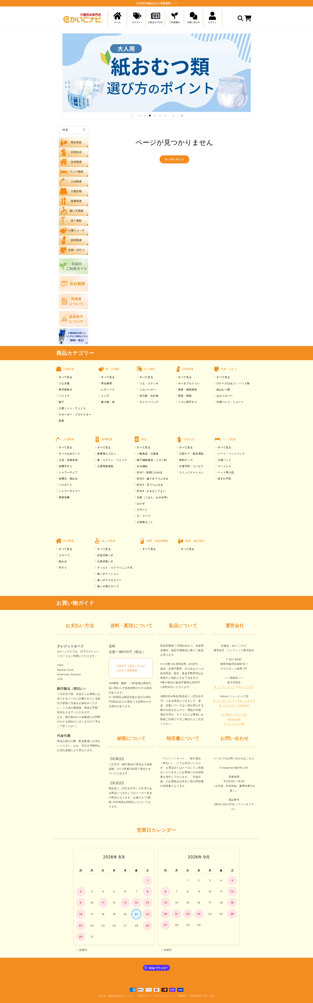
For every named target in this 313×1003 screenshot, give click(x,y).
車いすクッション (107, 574)
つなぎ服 (64, 383)
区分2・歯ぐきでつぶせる (152, 478)
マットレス (224, 466)
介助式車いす (104, 561)
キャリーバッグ (148, 402)
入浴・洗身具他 (68, 460)
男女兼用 (106, 383)
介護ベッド (224, 460)
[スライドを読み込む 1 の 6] (139, 115)
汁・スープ (143, 516)
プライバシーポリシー (164, 996)
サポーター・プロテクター (74, 414)
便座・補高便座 (187, 389)
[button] (136, 18)
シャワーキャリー (69, 491)
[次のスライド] (173, 115)
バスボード (65, 485)
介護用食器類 (104, 466)
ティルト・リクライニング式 (114, 567)
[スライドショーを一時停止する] (181, 115)
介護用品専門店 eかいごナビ (120, 996)
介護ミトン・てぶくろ (72, 408)
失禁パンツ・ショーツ (230, 402)
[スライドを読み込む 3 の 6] (149, 115)
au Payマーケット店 (234, 714)
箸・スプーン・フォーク (111, 460)
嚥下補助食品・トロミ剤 (151, 460)
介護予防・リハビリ (191, 466)
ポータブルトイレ (188, 383)
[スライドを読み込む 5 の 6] (160, 115)
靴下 (61, 402)
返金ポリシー (144, 996)
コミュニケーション (191, 472)
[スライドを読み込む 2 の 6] (144, 115)
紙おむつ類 (223, 389)
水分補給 (142, 466)
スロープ (64, 555)
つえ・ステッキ (148, 383)
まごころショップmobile (234, 705)
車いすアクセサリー (109, 580)
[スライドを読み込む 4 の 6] (155, 115)
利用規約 (182, 996)
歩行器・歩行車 (148, 395)
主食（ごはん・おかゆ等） (152, 497)
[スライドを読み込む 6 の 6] (165, 115)
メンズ (104, 395)
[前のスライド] (131, 115)
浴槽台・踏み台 (68, 478)
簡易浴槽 (64, 497)
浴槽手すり (65, 466)
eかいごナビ (246, 687)
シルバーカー (147, 389)
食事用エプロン (106, 453)
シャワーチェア (68, 472)
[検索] (84, 130)
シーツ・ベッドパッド (231, 453)
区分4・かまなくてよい (151, 491)
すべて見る (65, 377)
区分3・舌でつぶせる (149, 485)
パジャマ (64, 395)
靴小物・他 (107, 402)
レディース (107, 389)
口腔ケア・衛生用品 (191, 453)
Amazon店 (234, 719)
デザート (142, 509)
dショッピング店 (234, 723)
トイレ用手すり (187, 402)
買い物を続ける (174, 159)
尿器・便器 (184, 395)
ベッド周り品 (225, 472)
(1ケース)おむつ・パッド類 (233, 383)
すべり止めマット (69, 453)
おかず (140, 503)
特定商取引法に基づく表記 (202, 996)
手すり (62, 567)
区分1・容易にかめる (149, 472)
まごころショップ (225, 687)
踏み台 (62, 561)
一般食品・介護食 (147, 453)
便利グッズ (185, 460)
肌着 (61, 420)
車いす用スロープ (107, 586)
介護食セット (144, 522)
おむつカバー (224, 395)
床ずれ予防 (224, 478)
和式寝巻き (65, 389)
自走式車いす (104, 555)
